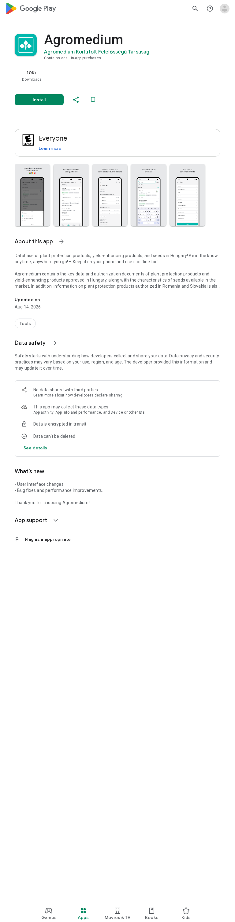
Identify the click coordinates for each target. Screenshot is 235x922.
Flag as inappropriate (43, 539)
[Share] (76, 99)
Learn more (50, 148)
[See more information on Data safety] (54, 343)
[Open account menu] (224, 8)
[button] (32, 195)
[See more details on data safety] (35, 448)
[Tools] (25, 323)
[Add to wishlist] (93, 99)
